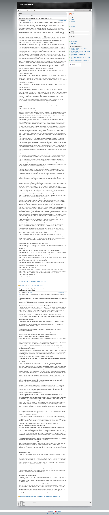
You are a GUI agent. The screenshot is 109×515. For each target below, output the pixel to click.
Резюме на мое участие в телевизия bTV (80, 60)
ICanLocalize (59, 513)
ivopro (30, 20)
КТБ (30, 285)
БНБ (28, 285)
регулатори (57, 496)
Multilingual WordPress (51, 513)
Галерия (34, 10)
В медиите (22, 285)
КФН (32, 285)
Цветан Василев (40, 285)
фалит (35, 285)
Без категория (23, 496)
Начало (19, 10)
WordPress (21, 503)
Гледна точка (33, 496)
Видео (39, 10)
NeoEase (31, 504)
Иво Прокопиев (26, 5)
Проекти (28, 10)
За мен (23, 10)
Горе (90, 502)
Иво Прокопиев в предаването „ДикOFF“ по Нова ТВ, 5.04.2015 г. (36, 18)
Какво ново (73, 43)
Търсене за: (71, 31)
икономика (50, 496)
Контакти (45, 10)
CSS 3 (43, 504)
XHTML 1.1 (38, 504)
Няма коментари (62, 20)
